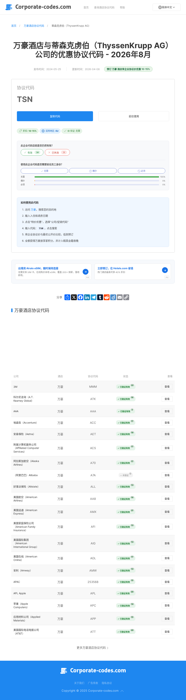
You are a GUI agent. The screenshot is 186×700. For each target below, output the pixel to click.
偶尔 (94, 171)
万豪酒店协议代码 (34, 25)
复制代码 (55, 116)
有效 (33, 152)
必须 (142, 171)
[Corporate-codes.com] (39, 7)
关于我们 (79, 682)
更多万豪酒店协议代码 (91, 647)
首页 (86, 7)
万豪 (33, 209)
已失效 (58, 152)
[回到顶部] (122, 691)
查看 (167, 386)
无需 (45, 171)
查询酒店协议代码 (104, 7)
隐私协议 (107, 682)
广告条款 (93, 682)
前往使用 (134, 116)
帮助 (122, 7)
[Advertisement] (93, 342)
